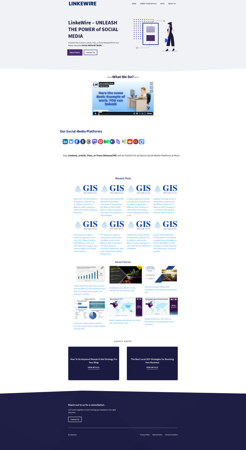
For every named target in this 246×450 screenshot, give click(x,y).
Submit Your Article (148, 4)
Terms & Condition (171, 435)
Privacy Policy (145, 435)
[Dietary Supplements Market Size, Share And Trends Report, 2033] (125, 307)
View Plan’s (74, 52)
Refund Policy (157, 435)
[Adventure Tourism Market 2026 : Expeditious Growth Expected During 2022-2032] (161, 275)
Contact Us (90, 52)
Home (134, 4)
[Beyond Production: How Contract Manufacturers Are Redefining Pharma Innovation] (161, 307)
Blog (162, 4)
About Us (172, 4)
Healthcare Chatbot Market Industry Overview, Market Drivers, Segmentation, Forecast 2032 (90, 326)
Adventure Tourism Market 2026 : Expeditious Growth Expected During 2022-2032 (161, 289)
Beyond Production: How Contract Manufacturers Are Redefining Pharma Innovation (159, 322)
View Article (94, 367)
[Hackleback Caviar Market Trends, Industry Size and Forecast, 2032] (125, 275)
